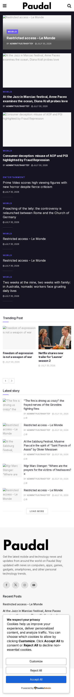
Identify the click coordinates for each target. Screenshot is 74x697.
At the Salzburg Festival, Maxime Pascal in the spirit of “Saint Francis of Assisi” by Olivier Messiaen (47, 445)
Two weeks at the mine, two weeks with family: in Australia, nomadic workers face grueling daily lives (36, 286)
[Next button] (11, 380)
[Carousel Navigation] (37, 380)
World (12, 31)
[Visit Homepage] (37, 6)
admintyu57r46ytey (21, 43)
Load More (37, 511)
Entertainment (14, 177)
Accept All (36, 679)
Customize (36, 661)
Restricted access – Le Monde (31, 38)
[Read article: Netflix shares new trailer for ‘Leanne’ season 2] (19, 337)
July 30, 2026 (44, 43)
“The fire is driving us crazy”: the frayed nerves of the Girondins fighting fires (44, 404)
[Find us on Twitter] (15, 585)
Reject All (36, 670)
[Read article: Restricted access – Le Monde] (12, 430)
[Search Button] (69, 5)
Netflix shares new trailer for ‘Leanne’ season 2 (15, 356)
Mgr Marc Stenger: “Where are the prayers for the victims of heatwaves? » (47, 470)
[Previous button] (5, 380)
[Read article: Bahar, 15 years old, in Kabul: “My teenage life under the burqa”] (55, 337)
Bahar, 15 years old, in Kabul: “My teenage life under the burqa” (54, 356)
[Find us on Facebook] (6, 585)
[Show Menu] (4, 5)
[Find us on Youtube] (33, 585)
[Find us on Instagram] (24, 585)
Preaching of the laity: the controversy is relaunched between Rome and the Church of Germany (36, 213)
